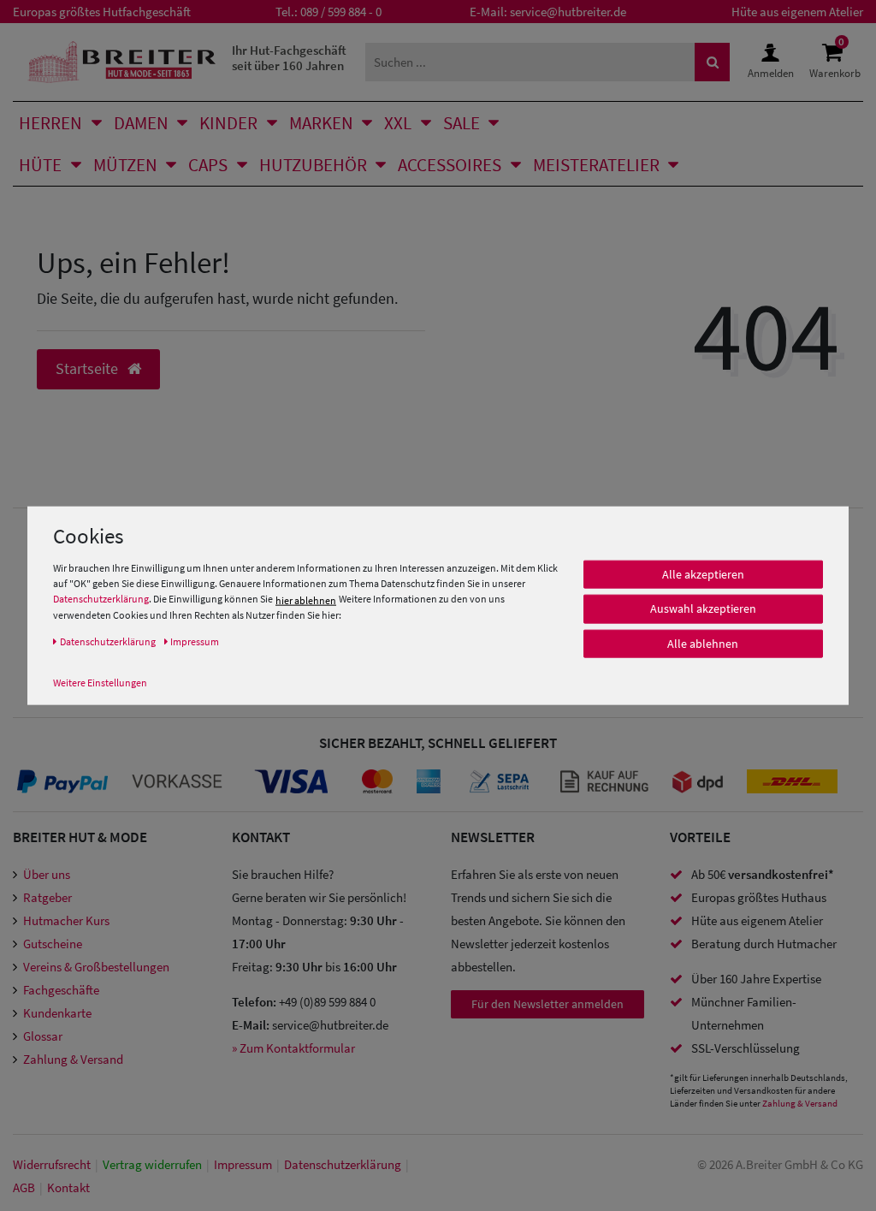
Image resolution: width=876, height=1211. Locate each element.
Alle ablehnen (702, 643)
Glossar (42, 1036)
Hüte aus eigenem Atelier (797, 11)
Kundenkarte (57, 1013)
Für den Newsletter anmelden (547, 1004)
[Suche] (713, 62)
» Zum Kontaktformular (293, 1048)
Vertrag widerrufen (152, 1164)
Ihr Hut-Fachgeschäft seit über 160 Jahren (289, 58)
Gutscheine (52, 943)
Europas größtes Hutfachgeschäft (102, 11)
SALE (461, 122)
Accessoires (449, 164)
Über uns (46, 874)
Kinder (228, 122)
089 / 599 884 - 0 (341, 11)
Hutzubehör (313, 164)
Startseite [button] (88, 368)
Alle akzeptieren (703, 574)
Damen (141, 122)
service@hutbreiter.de (568, 11)
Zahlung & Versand (73, 1059)
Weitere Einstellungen (100, 681)
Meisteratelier (596, 164)
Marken (321, 122)
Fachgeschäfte (61, 990)
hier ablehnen (305, 599)
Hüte (40, 164)
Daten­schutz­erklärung (342, 1164)
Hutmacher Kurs (66, 920)
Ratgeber (47, 897)
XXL (397, 122)
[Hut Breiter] (122, 62)
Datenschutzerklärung (101, 598)
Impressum (243, 1164)
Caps (208, 164)
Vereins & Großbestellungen (96, 967)
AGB (24, 1187)
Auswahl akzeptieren (703, 608)
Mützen (125, 164)
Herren (50, 122)
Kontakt (68, 1187)
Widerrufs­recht (52, 1164)
